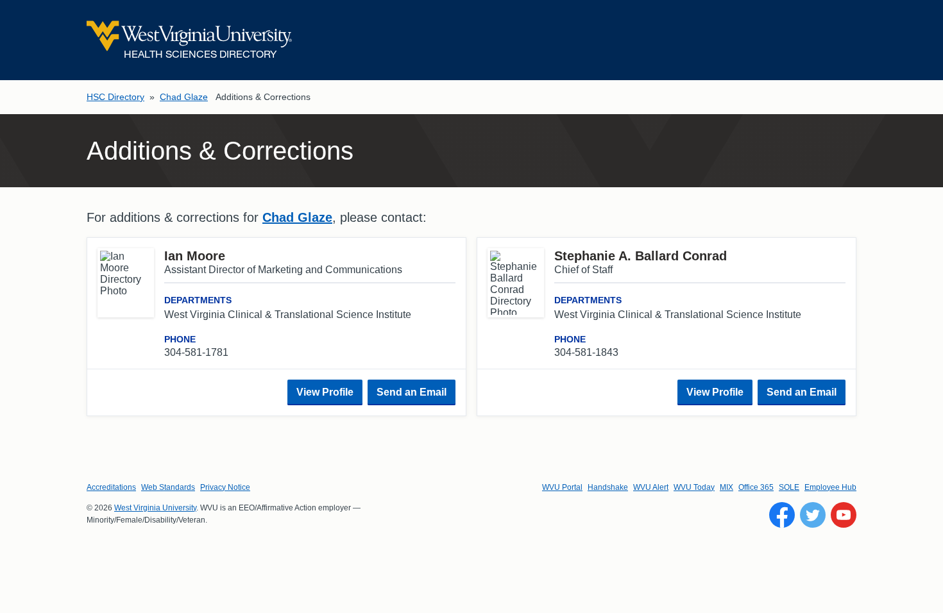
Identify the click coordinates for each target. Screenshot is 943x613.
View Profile (324, 392)
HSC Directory (115, 97)
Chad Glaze (184, 97)
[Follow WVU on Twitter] (813, 515)
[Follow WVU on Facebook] (782, 515)
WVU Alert (650, 487)
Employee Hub (830, 487)
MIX (726, 487)
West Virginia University (155, 507)
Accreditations (111, 487)
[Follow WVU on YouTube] (843, 515)
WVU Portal (562, 487)
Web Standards (168, 487)
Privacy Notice (225, 487)
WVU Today (694, 487)
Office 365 (756, 487)
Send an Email (411, 392)
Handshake (608, 487)
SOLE (789, 487)
